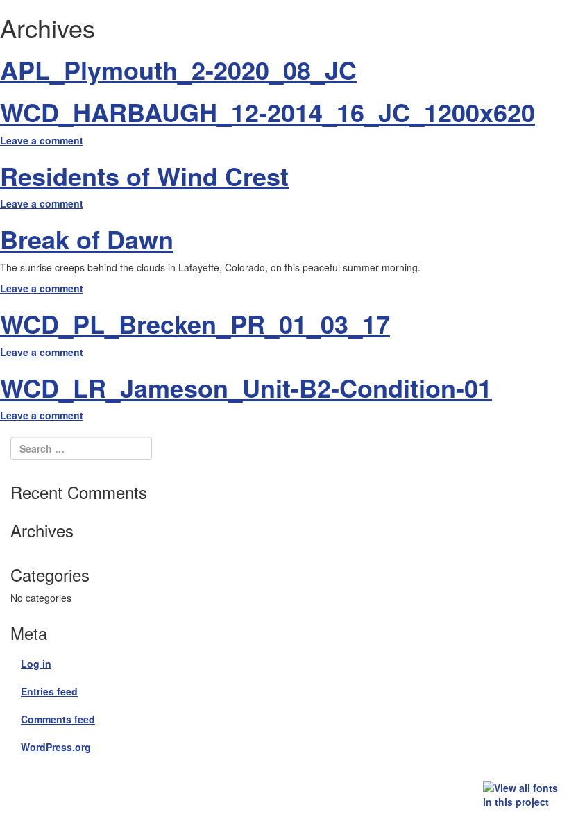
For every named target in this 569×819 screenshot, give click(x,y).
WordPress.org (56, 747)
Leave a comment (41, 140)
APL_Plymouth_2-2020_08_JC (178, 69)
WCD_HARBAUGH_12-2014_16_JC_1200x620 (267, 112)
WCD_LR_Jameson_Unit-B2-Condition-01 (246, 387)
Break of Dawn (86, 239)
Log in (36, 663)
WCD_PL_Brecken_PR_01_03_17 (195, 323)
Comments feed (58, 719)
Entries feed (49, 691)
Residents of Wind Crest (144, 176)
